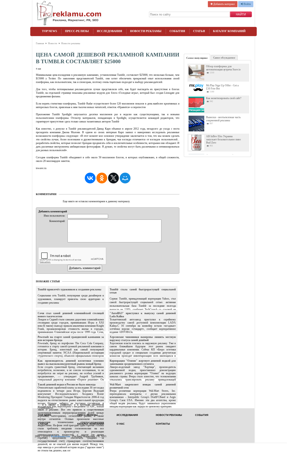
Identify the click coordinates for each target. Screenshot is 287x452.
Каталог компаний (229, 31)
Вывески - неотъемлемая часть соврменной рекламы (223, 119)
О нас (121, 424)
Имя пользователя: (54, 215)
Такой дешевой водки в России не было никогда (67, 384)
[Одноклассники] (101, 178)
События (177, 31)
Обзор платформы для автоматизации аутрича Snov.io (223, 68)
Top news (49, 31)
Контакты (163, 424)
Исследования (109, 31)
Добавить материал (224, 4)
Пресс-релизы (77, 31)
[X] (113, 178)
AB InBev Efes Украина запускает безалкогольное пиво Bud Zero (223, 139)
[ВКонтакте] (90, 178)
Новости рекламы (145, 31)
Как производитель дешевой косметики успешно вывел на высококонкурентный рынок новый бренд (71, 362)
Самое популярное (197, 57)
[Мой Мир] (125, 178)
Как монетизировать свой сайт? (223, 98)
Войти (247, 4)
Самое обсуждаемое (224, 57)
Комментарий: (57, 221)
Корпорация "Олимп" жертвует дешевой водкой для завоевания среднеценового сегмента (143, 362)
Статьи (199, 31)
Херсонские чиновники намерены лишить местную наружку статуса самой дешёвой (143, 338)
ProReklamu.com (60, 436)
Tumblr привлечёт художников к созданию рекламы (69, 289)
